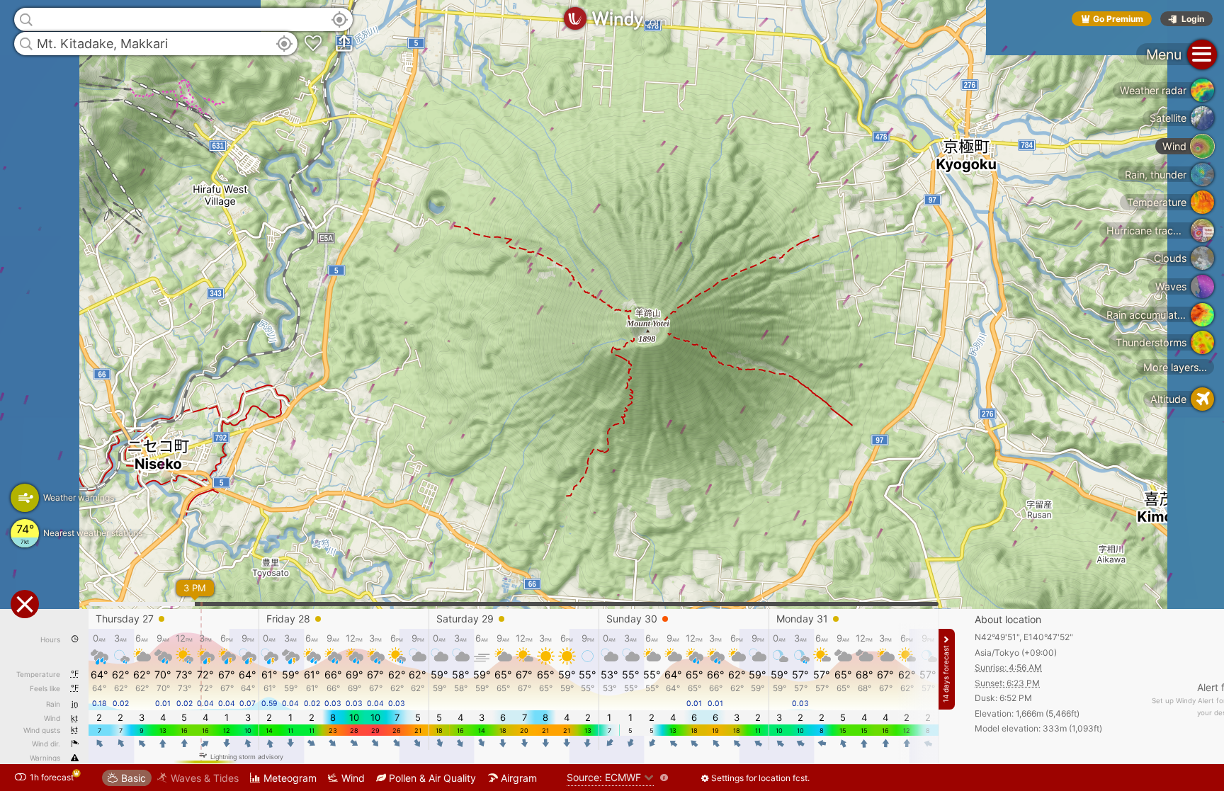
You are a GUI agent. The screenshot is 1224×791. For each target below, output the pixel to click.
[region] (612, 395)
